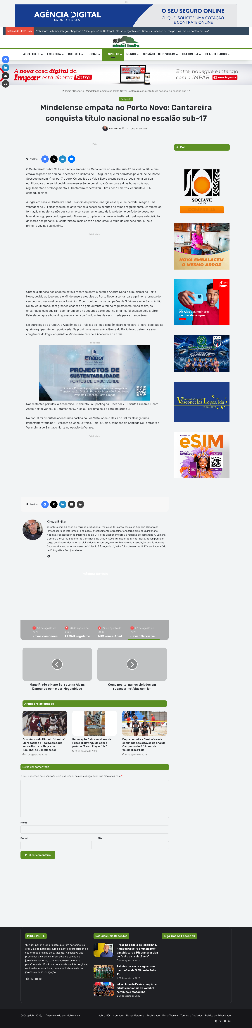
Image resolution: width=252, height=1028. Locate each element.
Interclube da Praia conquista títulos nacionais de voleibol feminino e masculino (137, 988)
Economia (54, 54)
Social (92, 54)
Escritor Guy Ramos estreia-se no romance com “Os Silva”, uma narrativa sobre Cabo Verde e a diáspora (95, 31)
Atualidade (31, 54)
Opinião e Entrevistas (159, 54)
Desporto (112, 54)
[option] (46, 630)
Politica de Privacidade (218, 1015)
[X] (32, 979)
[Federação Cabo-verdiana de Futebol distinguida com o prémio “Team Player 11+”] (94, 723)
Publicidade (153, 1015)
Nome (23, 822)
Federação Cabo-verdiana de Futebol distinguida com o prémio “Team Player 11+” (91, 743)
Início (68, 90)
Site (100, 838)
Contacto (118, 1015)
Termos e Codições (191, 1015)
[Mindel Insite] (126, 41)
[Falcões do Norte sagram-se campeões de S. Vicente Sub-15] (104, 971)
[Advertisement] (94, 262)
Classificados (216, 54)
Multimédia (190, 54)
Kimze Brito (115, 128)
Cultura (74, 54)
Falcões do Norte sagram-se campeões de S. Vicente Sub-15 (136, 970)
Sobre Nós (104, 1015)
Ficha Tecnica (170, 1015)
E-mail (24, 838)
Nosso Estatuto (135, 1015)
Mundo (131, 54)
